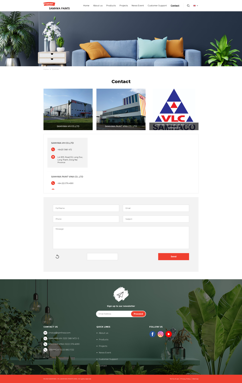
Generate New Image (57, 256)
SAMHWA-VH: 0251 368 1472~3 (64, 338)
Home (86, 5)
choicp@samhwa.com (59, 333)
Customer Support (157, 5)
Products (111, 5)
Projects (123, 5)
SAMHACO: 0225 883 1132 (61, 350)
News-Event (138, 5)
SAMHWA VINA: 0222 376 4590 (64, 344)
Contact (175, 5)
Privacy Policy (185, 379)
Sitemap (195, 379)
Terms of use (174, 379)
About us (97, 5)
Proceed (138, 314)
